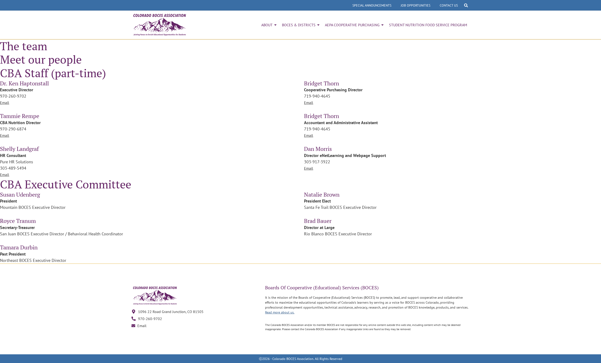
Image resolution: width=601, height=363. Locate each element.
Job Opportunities (415, 5)
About (267, 25)
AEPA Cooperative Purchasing (352, 25)
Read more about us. (279, 312)
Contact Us (449, 5)
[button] (466, 5)
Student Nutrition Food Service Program (428, 25)
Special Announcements (371, 5)
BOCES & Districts (299, 25)
